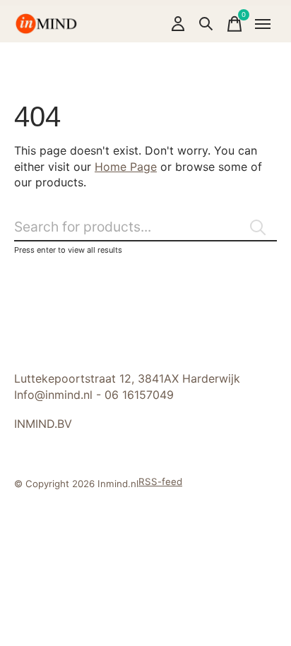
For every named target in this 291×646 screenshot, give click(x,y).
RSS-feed (160, 481)
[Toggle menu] (263, 24)
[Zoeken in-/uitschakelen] (206, 24)
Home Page (126, 167)
